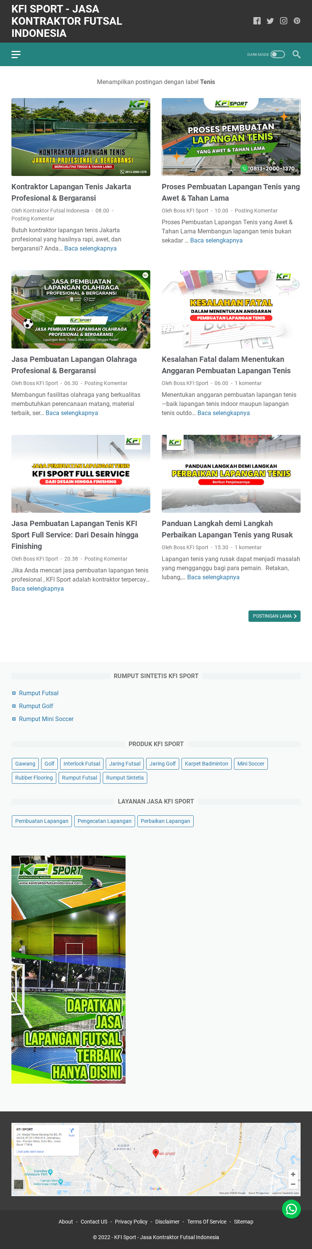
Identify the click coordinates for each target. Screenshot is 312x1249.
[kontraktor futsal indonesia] (156, 1194)
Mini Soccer (250, 764)
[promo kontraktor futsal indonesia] (68, 1081)
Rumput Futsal (39, 693)
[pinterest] (297, 21)
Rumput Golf (36, 706)
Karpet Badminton (206, 764)
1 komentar (248, 383)
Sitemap (243, 1222)
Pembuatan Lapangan (41, 821)
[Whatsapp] (291, 1220)
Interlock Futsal (82, 764)
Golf (49, 764)
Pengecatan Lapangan (105, 821)
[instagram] (283, 21)
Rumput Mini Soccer (46, 719)
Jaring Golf (163, 764)
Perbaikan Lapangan (165, 821)
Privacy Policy (131, 1222)
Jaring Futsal (124, 764)
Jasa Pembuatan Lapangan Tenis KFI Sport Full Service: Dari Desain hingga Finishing (74, 535)
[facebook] (257, 21)
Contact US (94, 1222)
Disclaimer (167, 1222)
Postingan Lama (273, 616)
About (66, 1222)
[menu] (20, 54)
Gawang (25, 764)
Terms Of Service (206, 1222)
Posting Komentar (32, 219)
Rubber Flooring (34, 778)
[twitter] (270, 21)
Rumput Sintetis (125, 778)
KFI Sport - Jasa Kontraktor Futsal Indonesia (66, 21)
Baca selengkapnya (90, 248)
